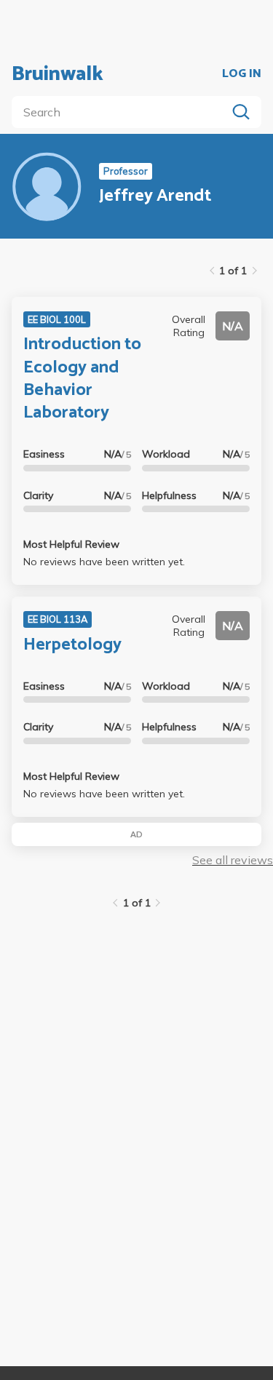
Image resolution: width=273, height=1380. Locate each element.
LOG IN (241, 74)
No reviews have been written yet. (104, 561)
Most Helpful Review (71, 544)
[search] (122, 112)
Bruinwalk (57, 74)
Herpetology (72, 645)
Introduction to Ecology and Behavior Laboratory (82, 378)
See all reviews (232, 860)
